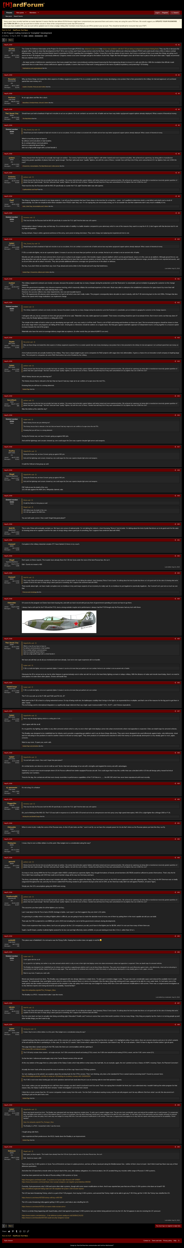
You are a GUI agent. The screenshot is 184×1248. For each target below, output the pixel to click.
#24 (178, 598)
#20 (178, 524)
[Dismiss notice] (179, 21)
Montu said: (27, 500)
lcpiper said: (27, 419)
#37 (178, 1003)
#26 (178, 682)
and (32, 68)
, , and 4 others (34, 87)
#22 (178, 556)
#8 (179, 196)
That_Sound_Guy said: (30, 130)
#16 (178, 415)
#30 (178, 799)
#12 (178, 302)
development (39, 36)
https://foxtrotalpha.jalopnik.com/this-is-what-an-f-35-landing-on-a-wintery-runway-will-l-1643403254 (56, 1076)
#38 (178, 1024)
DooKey (6, 36)
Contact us (147, 1240)
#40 (178, 1147)
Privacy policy (167, 1240)
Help (175, 1240)
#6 (179, 153)
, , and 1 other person (41, 166)
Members (33, 13)
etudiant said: (27, 307)
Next (10, 40)
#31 (178, 823)
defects (31, 36)
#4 (179, 109)
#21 (178, 540)
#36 (178, 952)
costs (25, 36)
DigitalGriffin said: (28, 451)
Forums (9, 13)
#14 (178, 361)
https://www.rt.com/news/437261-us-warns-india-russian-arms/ (43, 1206)
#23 (178, 573)
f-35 (46, 36)
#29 (178, 783)
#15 (178, 396)
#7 (179, 173)
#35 (178, 936)
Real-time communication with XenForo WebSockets (98, 1245)
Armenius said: (28, 217)
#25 (178, 638)
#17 (178, 447)
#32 (178, 839)
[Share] (176, 45)
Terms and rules (157, 1240)
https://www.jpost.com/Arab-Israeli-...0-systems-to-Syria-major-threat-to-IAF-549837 (51, 1180)
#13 (178, 337)
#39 (178, 1105)
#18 (178, 470)
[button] (25, 13)
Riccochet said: (28, 342)
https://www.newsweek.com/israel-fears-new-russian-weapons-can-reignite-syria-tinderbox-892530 (56, 1182)
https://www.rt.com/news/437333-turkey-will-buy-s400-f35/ (42, 1197)
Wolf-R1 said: (27, 577)
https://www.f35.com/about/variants (34, 1049)
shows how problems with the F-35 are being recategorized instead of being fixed (130, 49)
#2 (179, 75)
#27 (178, 711)
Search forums (18, 16)
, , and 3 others (35, 206)
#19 (178, 495)
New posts (20, 13)
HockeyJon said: (28, 1029)
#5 (179, 125)
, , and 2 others (35, 102)
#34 (178, 892)
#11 (179, 279)
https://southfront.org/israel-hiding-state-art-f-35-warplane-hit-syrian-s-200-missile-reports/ (53, 1189)
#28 (178, 753)
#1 (179, 44)
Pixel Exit (79, 1245)
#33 (178, 857)
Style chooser (8, 1240)
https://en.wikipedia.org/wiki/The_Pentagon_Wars (39, 990)
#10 (178, 239)
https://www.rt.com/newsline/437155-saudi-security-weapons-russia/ (45, 1218)
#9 (179, 213)
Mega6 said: (27, 507)
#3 (179, 93)
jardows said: (27, 177)
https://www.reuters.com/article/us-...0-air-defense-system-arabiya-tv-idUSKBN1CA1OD (52, 1215)
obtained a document (92, 49)
